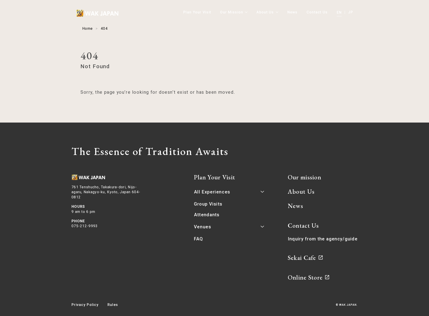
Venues (202, 226)
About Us (265, 12)
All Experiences (212, 192)
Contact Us (317, 12)
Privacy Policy (85, 305)
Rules (112, 305)
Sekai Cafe (302, 257)
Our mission (304, 177)
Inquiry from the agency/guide (323, 239)
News (292, 12)
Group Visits (208, 204)
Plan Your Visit (197, 12)
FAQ (198, 239)
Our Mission (231, 12)
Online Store (305, 277)
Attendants (207, 214)
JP (350, 12)
